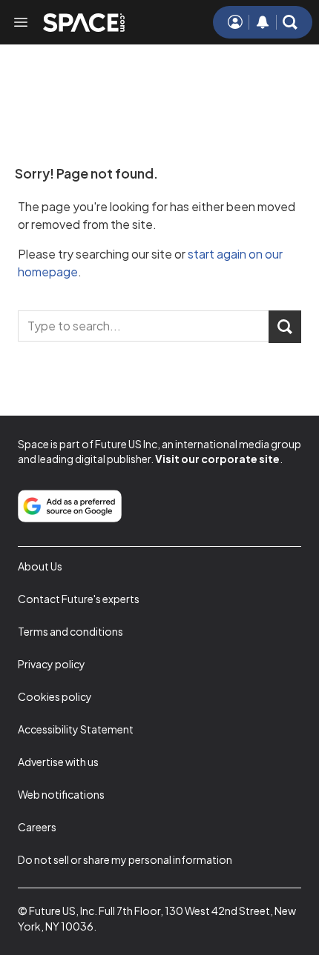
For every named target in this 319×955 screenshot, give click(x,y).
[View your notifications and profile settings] (262, 22)
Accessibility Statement (76, 729)
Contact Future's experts (78, 598)
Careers (37, 826)
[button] (290, 22)
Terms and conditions (70, 631)
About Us (40, 566)
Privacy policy (51, 664)
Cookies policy (55, 696)
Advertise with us (58, 761)
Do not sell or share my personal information (125, 859)
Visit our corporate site (217, 458)
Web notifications (61, 794)
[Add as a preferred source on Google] (70, 506)
